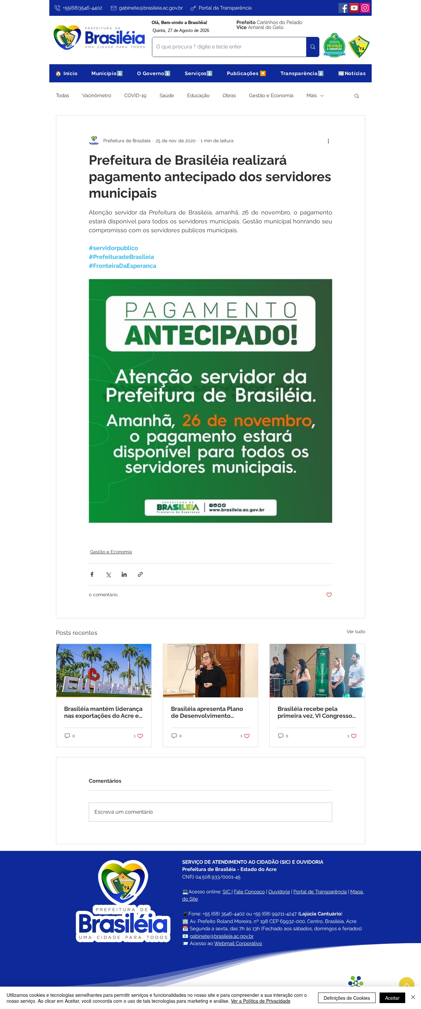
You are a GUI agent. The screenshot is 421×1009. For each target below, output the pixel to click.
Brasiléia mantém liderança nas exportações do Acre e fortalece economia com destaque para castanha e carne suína (103, 712)
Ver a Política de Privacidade (260, 1000)
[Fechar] (413, 998)
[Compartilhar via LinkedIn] (124, 574)
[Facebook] (343, 8)
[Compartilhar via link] (140, 574)
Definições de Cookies (347, 998)
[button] (107, 73)
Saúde (167, 95)
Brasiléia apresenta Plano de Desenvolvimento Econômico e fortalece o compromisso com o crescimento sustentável (207, 712)
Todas (62, 95)
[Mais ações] (328, 141)
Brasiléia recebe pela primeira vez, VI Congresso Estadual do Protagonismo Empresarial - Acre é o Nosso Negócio (315, 712)
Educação (198, 95)
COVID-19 (135, 95)
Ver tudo (356, 631)
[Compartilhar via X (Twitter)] (108, 574)
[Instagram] (365, 8)
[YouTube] (354, 8)
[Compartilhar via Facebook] (92, 574)
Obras (229, 95)
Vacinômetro (96, 95)
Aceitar (392, 998)
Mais (312, 95)
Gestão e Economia (271, 95)
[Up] (406, 985)
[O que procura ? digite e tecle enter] (312, 47)
